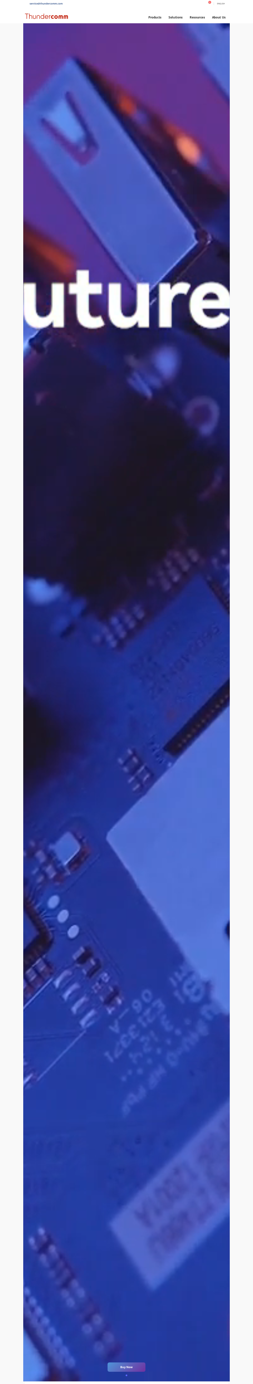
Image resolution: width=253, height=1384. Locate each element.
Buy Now (126, 1367)
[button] (126, 1375)
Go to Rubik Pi (126, 702)
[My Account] (202, 3)
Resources (197, 17)
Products (154, 17)
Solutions (175, 17)
